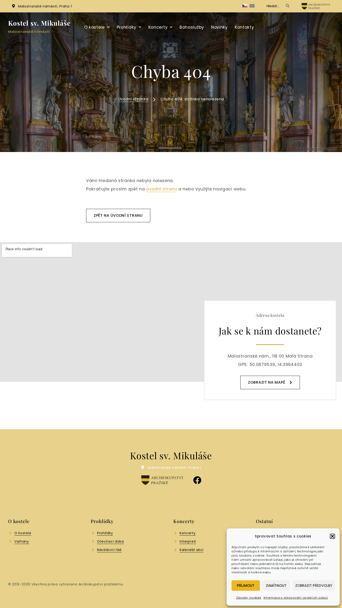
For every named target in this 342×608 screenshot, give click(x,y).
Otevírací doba (110, 541)
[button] (332, 536)
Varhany (21, 541)
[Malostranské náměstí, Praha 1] (13, 6)
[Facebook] (197, 480)
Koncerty (158, 27)
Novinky (219, 27)
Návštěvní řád (109, 549)
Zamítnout (276, 585)
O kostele (94, 27)
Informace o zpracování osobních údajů (296, 598)
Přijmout (245, 585)
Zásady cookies (248, 598)
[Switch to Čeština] (244, 6)
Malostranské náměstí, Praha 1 (45, 6)
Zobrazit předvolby (313, 585)
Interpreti (188, 541)
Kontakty (244, 27)
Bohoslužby (192, 27)
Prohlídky (126, 27)
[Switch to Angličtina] (252, 6)
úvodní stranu (161, 189)
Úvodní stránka (133, 99)
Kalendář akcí (192, 549)
